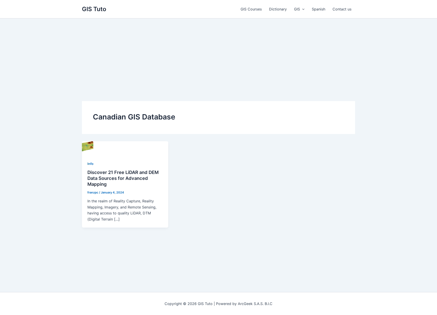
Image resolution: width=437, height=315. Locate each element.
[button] (302, 9)
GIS (297, 9)
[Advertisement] (218, 52)
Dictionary (278, 9)
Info (90, 164)
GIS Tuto (94, 8)
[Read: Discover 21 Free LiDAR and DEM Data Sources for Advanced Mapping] (87, 146)
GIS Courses (251, 9)
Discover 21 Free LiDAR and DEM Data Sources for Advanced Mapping (123, 178)
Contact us (342, 9)
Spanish (318, 9)
